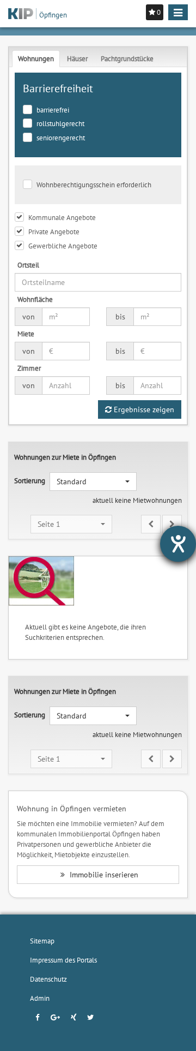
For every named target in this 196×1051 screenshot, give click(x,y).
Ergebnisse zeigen (143, 409)
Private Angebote (53, 231)
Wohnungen (36, 58)
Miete (25, 334)
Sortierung (29, 480)
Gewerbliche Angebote (62, 246)
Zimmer (29, 368)
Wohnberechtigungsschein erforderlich (93, 184)
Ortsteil (28, 265)
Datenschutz (48, 979)
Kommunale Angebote (62, 217)
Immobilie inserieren (103, 875)
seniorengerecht (60, 137)
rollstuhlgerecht (60, 123)
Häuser (77, 58)
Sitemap (42, 941)
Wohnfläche (35, 299)
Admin (40, 998)
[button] (93, 481)
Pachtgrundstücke (127, 58)
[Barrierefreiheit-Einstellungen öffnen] (178, 544)
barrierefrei (52, 110)
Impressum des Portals (63, 960)
